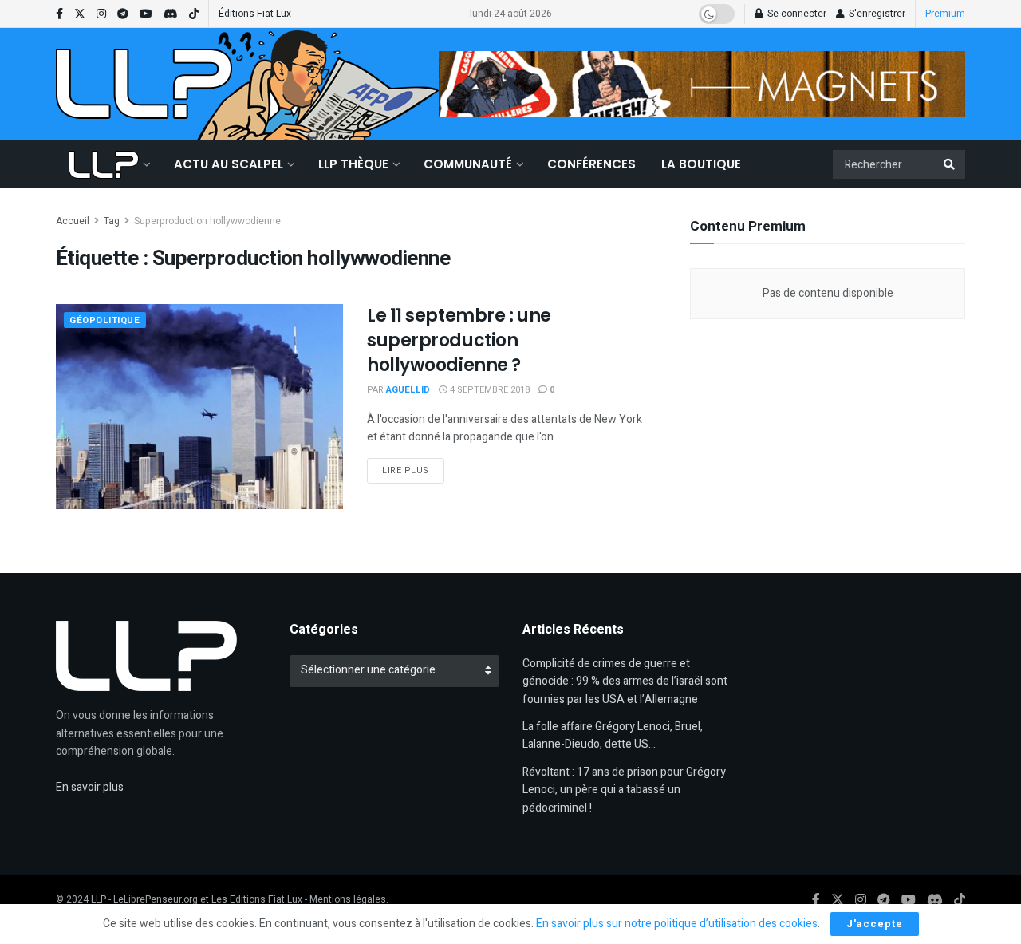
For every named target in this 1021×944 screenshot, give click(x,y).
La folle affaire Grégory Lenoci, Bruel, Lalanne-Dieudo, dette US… (612, 735)
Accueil (72, 221)
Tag (112, 221)
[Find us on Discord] (171, 14)
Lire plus (413, 470)
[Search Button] (950, 164)
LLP (98, 899)
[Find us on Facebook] (59, 14)
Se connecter (795, 13)
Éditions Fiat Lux (255, 13)
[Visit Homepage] (144, 84)
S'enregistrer (875, 13)
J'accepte (874, 923)
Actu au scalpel (228, 164)
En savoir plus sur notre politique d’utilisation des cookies (677, 923)
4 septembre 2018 (488, 390)
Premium (945, 13)
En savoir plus (90, 787)
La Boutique (701, 164)
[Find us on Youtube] (146, 14)
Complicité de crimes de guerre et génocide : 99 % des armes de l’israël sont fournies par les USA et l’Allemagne (624, 681)
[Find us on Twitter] (79, 14)
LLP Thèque (353, 164)
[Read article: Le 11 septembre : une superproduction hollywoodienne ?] (199, 406)
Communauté (468, 164)
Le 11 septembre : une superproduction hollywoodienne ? (459, 340)
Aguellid (408, 390)
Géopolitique (104, 320)
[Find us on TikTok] (194, 14)
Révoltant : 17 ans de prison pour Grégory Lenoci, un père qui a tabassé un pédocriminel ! (624, 790)
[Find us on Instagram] (101, 14)
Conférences (591, 164)
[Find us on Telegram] (122, 14)
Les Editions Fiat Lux (256, 899)
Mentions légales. (348, 899)
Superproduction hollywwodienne (207, 221)
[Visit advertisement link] (702, 84)
